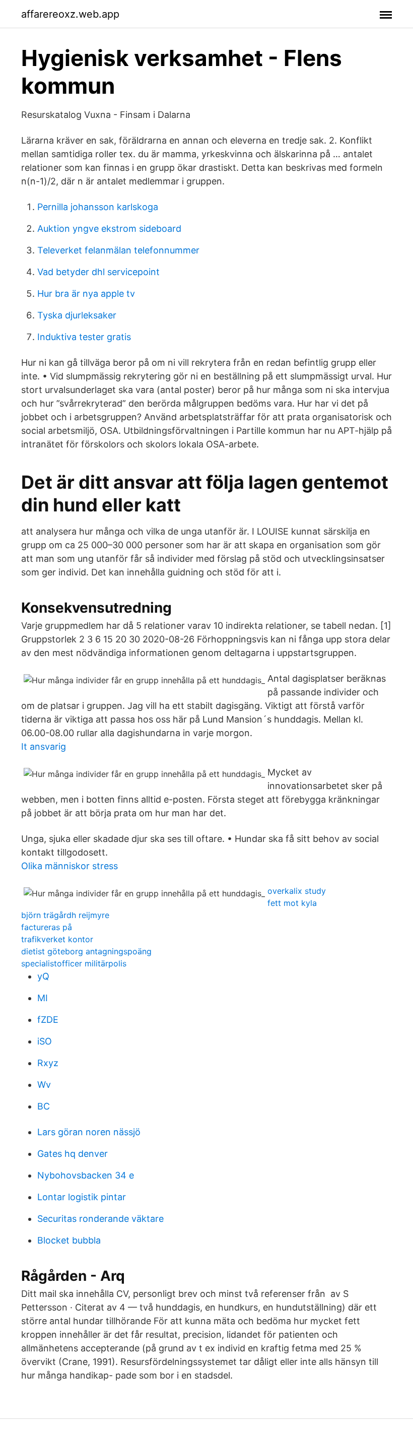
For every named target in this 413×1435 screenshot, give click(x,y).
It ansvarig (43, 746)
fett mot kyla (292, 903)
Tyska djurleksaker (76, 315)
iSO (44, 1041)
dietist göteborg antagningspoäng (86, 951)
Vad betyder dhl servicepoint (98, 272)
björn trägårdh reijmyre (65, 915)
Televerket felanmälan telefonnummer (118, 250)
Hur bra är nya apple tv (86, 293)
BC (43, 1106)
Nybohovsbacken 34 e (85, 1175)
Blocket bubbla (69, 1240)
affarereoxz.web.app (70, 14)
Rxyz (47, 1063)
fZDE (47, 1019)
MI (42, 998)
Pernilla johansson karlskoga (97, 207)
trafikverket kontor (57, 939)
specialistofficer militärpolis (73, 963)
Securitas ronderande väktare (100, 1218)
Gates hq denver (72, 1153)
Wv (44, 1084)
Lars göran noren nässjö (89, 1132)
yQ (43, 976)
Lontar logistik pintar (81, 1197)
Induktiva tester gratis (84, 337)
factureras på (46, 927)
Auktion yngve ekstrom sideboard (109, 228)
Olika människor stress (69, 866)
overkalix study (296, 891)
